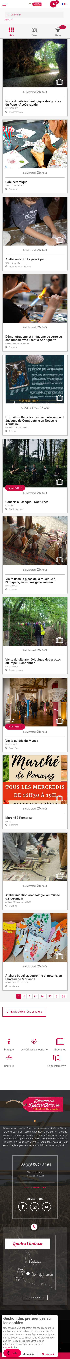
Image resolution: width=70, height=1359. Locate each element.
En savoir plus (10, 1347)
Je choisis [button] (28, 1354)
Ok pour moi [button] (48, 1354)
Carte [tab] (34, 35)
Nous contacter (35, 1187)
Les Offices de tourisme (34, 1049)
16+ (43, 996)
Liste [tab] (11, 35)
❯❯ (63, 996)
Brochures (60, 1049)
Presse (57, 1347)
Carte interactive (56, 1065)
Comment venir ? (35, 1297)
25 (50, 996)
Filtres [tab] (58, 35)
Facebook (23, 1207)
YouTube (47, 1207)
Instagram (35, 1207)
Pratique (9, 1049)
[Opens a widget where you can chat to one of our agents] (12, 1353)
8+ (35, 996)
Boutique (9, 1065)
